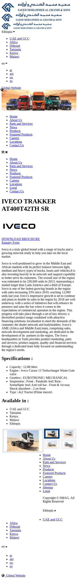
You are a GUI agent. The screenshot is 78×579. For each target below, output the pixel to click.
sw (11, 77)
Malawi (14, 56)
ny (11, 81)
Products (15, 131)
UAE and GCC (19, 38)
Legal (13, 187)
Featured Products (21, 134)
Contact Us (17, 145)
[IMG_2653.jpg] (68, 434)
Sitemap (48, 487)
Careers (14, 138)
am (11, 73)
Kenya (14, 53)
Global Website (14, 575)
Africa (14, 42)
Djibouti (15, 45)
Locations (16, 141)
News (13, 127)
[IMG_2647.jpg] (22, 441)
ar (11, 70)
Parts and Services (21, 123)
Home (13, 116)
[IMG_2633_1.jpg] (51, 444)
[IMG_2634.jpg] (68, 444)
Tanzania (15, 49)
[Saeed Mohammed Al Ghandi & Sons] (36, 10)
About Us (16, 120)
